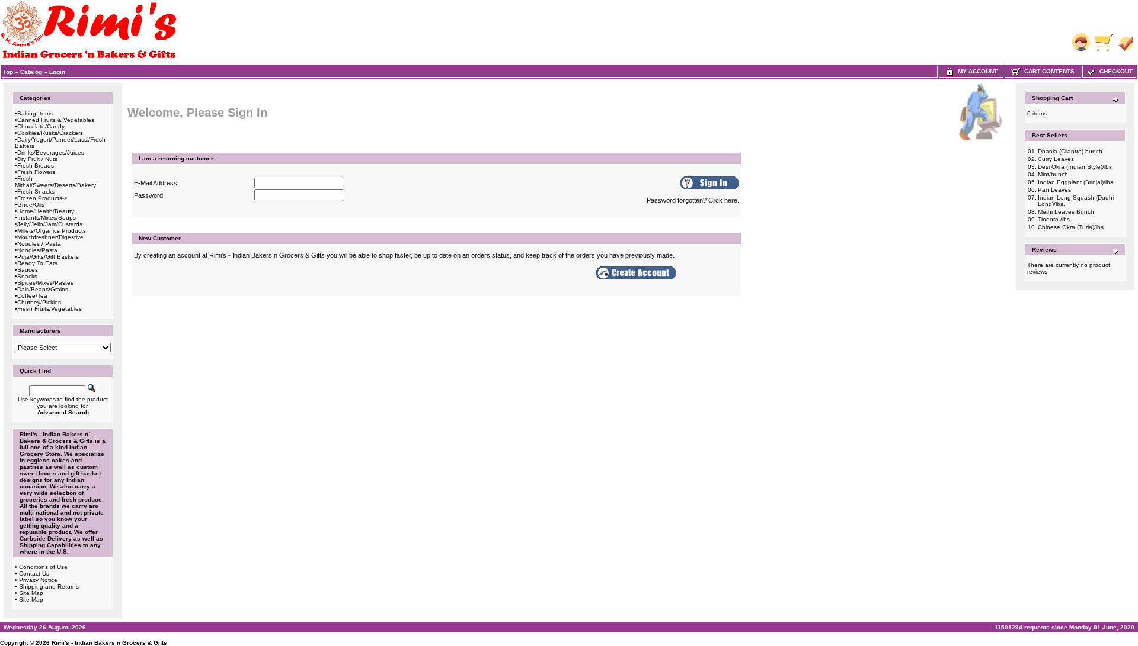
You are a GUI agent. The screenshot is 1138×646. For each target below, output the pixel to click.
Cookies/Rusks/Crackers (50, 133)
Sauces (27, 269)
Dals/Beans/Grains (42, 289)
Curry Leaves (1056, 159)
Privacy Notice (38, 580)
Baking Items (35, 113)
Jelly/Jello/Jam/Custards (49, 224)
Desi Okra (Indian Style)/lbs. (1076, 166)
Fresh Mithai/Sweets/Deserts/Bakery (55, 181)
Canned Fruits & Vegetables (55, 120)
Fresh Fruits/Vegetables (49, 309)
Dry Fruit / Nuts (37, 159)
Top (8, 72)
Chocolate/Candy (41, 126)
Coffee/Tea (32, 296)
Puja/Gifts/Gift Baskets (48, 256)
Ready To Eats (37, 263)
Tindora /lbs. (1055, 219)
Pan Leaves (1054, 190)
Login (57, 72)
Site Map (31, 593)
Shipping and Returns (49, 586)
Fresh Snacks (36, 191)
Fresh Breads (35, 165)
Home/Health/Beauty (45, 211)
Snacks (27, 276)
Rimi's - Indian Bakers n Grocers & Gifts (109, 642)
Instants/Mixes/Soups (46, 217)
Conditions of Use (43, 567)
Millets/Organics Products (51, 230)
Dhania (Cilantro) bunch (1070, 151)
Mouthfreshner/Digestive (50, 237)
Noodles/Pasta (37, 250)
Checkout (1114, 71)
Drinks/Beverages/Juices (50, 152)
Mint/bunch (1053, 174)
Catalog (31, 72)
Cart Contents (1048, 71)
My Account (976, 71)
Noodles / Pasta (39, 243)
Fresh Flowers (36, 172)
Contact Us (34, 573)
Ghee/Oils (30, 204)
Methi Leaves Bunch (1066, 211)
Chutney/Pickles (39, 302)
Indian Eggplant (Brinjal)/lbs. (1076, 182)
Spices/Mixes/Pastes (45, 282)
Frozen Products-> (42, 198)
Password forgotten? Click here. (693, 200)
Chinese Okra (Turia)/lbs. (1071, 227)
